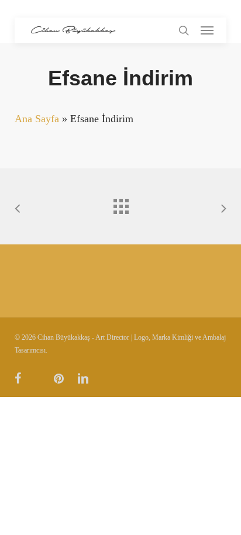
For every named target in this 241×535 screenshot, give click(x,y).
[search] (184, 30)
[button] (207, 30)
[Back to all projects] (120, 203)
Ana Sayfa (37, 119)
